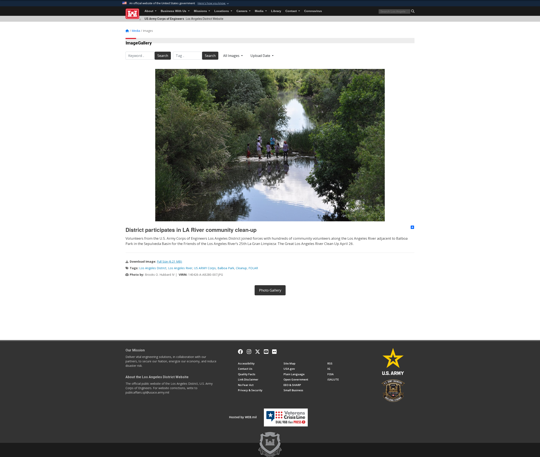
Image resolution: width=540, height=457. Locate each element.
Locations (222, 11)
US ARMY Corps (205, 268)
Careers (242, 11)
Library (276, 11)
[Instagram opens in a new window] (249, 351)
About (149, 11)
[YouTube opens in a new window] (266, 351)
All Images (231, 55)
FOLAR (253, 268)
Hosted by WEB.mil (243, 417)
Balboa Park (225, 268)
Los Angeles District (152, 268)
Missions (201, 11)
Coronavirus (313, 11)
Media (259, 11)
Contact (291, 11)
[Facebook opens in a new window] (240, 351)
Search (162, 55)
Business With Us (174, 11)
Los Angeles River (180, 268)
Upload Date (260, 55)
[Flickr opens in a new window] (274, 351)
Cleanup (241, 268)
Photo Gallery (270, 290)
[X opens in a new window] (257, 351)
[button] (214, 3)
